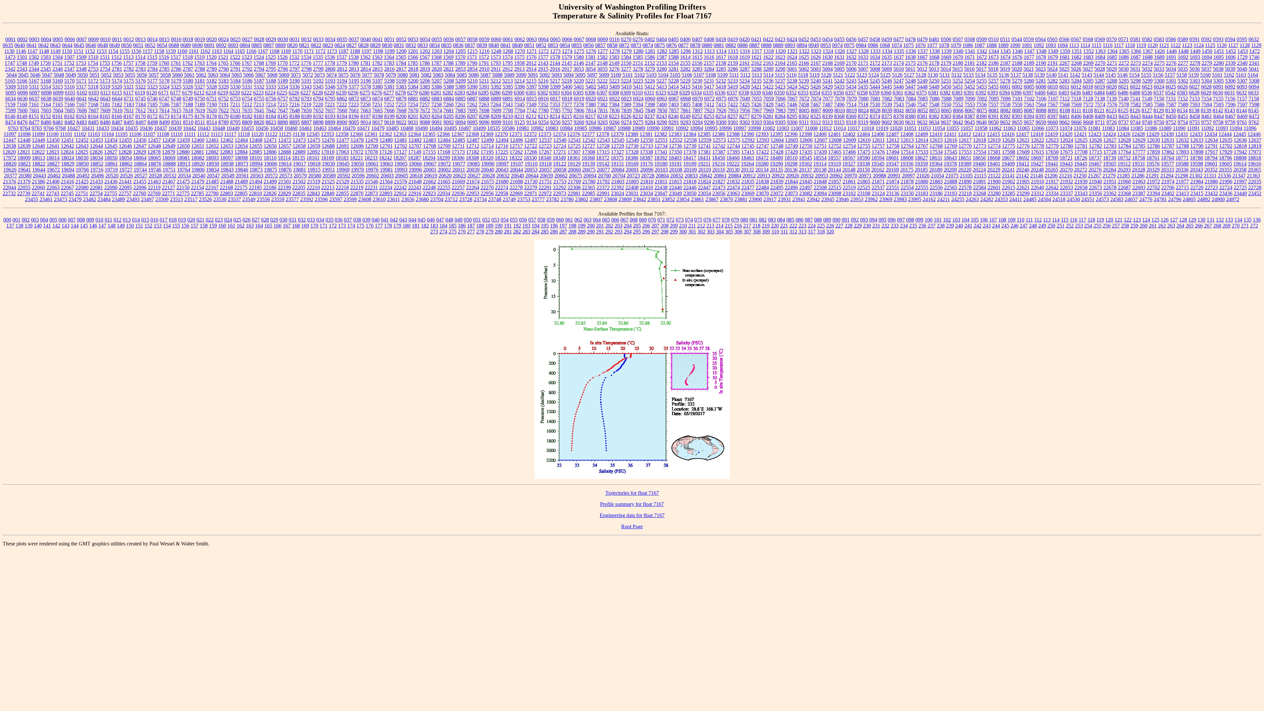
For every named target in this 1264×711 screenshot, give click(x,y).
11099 (38, 134)
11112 (203, 134)
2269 (1088, 63)
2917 (567, 69)
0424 (792, 39)
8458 (1195, 116)
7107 (1053, 98)
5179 (176, 81)
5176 (140, 81)
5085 (462, 75)
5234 (744, 81)
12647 (139, 146)
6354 (815, 92)
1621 (756, 57)
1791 (484, 63)
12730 (632, 146)
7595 (1218, 104)
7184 (140, 104)
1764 (211, 63)
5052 (106, 75)
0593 (1218, 39)
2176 (922, 63)
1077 (932, 45)
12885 (255, 152)
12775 (1008, 146)
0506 (946, 39)
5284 (1076, 81)
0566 (1064, 39)
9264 (591, 122)
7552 (958, 104)
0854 (565, 45)
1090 (1015, 45)
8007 (816, 110)
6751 (211, 98)
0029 (271, 39)
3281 (673, 69)
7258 (436, 104)
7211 (235, 104)
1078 (944, 45)
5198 (389, 81)
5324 (164, 87)
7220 (318, 104)
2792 (247, 69)
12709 (444, 146)
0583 (1159, 39)
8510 (188, 122)
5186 (247, 81)
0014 (152, 39)
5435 (863, 87)
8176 (200, 116)
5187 (259, 81)
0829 (375, 45)
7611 (129, 110)
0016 (176, 39)
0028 (259, 39)
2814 (365, 69)
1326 (839, 51)
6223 (258, 92)
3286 (732, 69)
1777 (318, 63)
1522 (235, 57)
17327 (617, 152)
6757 (282, 98)
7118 (1076, 98)
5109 (722, 75)
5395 (508, 87)
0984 (861, 45)
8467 (1230, 116)
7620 (211, 110)
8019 (851, 110)
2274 (1147, 63)
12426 (1123, 134)
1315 (733, 51)
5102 (639, 75)
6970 (697, 98)
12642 (67, 146)
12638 (9, 146)
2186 (993, 63)
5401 (579, 87)
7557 (993, 104)
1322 (804, 51)
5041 (1254, 69)
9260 (579, 122)
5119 (814, 75)
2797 (294, 69)
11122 (271, 134)
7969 (768, 110)
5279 (1017, 81)
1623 (780, 57)
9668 (1088, 122)
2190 (1041, 63)
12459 (183, 140)
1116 (1108, 45)
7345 (519, 104)
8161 (57, 116)
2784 (152, 69)
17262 (516, 152)
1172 (320, 51)
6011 (1064, 87)
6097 (34, 92)
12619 (994, 140)
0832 (411, 45)
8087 (1029, 110)
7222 (341, 104)
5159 (1193, 75)
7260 (448, 104)
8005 (804, 110)
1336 (911, 51)
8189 (306, 116)
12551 (661, 140)
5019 (1005, 69)
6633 (1253, 92)
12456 (139, 140)
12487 (473, 140)
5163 (1241, 75)
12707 (415, 146)
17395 (733, 152)
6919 (579, 98)
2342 (10, 69)
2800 (330, 69)
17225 (501, 152)
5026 (1076, 69)
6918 (567, 98)
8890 (282, 122)
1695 (1218, 57)
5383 (401, 87)
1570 (460, 57)
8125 (1123, 110)
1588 (673, 57)
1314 (721, 51)
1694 (1206, 57)
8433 (1112, 116)
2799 (318, 69)
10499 (479, 128)
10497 (464, 128)
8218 (602, 116)
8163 (81, 116)
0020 (211, 39)
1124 (1199, 45)
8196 (354, 116)
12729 (617, 146)
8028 (875, 110)
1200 (401, 51)
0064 (543, 39)
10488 (406, 128)
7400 (661, 104)
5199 (401, 81)
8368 (839, 116)
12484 (444, 140)
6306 (590, 92)
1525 (270, 57)
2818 (413, 69)
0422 (768, 39)
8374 (875, 116)
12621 (1023, 140)
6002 (1017, 87)
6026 (1182, 87)
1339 (946, 51)
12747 (762, 146)
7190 (211, 104)
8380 (910, 116)
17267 (545, 152)
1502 (34, 57)
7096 (1005, 98)
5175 (128, 81)
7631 (235, 110)
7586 (1159, 104)
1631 (839, 57)
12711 (458, 146)
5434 (851, 87)
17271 (559, 152)
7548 (934, 104)
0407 (697, 39)
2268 (1076, 63)
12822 (38, 152)
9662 (1064, 122)
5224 (626, 81)
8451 (1183, 116)
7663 (365, 110)
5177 (152, 81)
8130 (1170, 110)
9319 (863, 122)
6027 (1194, 87)
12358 (342, 134)
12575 (733, 140)
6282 (448, 92)
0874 (648, 45)
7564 (1041, 104)
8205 (448, 116)
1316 (745, 51)
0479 (922, 39)
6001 (1005, 87)
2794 (259, 69)
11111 (190, 134)
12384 (689, 134)
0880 (707, 45)
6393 (993, 92)
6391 (969, 92)
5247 (898, 81)
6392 (981, 92)
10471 (363, 128)
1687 (1135, 57)
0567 (1076, 39)
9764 (25, 128)
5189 (282, 81)
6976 (733, 98)
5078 (379, 75)
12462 (226, 140)
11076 (1080, 128)
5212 (495, 81)
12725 (574, 146)
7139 (1111, 98)
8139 (1206, 110)
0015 (164, 39)
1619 (744, 57)
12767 (921, 146)
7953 (733, 110)
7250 (365, 104)
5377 (354, 87)
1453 (1242, 51)
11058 (981, 128)
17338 (646, 152)
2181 (969, 63)
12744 (733, 146)
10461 (305, 128)
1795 (507, 63)
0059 (484, 39)
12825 (81, 152)
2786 (176, 69)
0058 (472, 39)
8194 (342, 116)
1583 (614, 57)
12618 (979, 140)
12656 (270, 146)
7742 (531, 110)
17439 (820, 152)
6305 (578, 92)
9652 (1005, 122)
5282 (1052, 81)
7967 (756, 110)
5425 (804, 87)
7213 (258, 104)
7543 (898, 104)
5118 (803, 75)
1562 (365, 57)
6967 (674, 98)
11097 (10, 134)
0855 (576, 45)
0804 (245, 45)
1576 (531, 57)
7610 (117, 110)
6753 (235, 98)
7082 (887, 98)
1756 (116, 63)
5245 (875, 81)
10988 (624, 128)
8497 (141, 122)
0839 (482, 45)
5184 (235, 81)
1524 (258, 57)
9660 (1052, 122)
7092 (982, 98)
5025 (1064, 69)
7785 (555, 110)
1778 (330, 63)
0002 (22, 39)
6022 (1135, 87)
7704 (519, 110)
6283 (460, 92)
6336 (720, 92)
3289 (768, 69)
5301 (1171, 81)
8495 (129, 122)
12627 (1110, 140)
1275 (579, 51)
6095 (11, 92)
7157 (1242, 98)
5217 (555, 81)
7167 (81, 104)
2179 (946, 63)
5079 (390, 75)
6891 (508, 98)
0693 (233, 45)
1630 (827, 57)
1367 (1148, 51)
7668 (401, 110)
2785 (164, 69)
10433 (102, 128)
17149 (414, 152)
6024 (1159, 87)
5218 (567, 81)
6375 (921, 92)
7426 (756, 104)
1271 (531, 51)
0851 (529, 45)
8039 (887, 110)
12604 (777, 140)
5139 (1039, 75)
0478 (910, 39)
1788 (448, 63)
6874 (377, 98)
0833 (422, 45)
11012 (825, 128)
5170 (69, 81)
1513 (128, 57)
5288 (1112, 81)
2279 (1206, 63)
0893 (790, 45)
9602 (887, 122)
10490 (421, 128)
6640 (70, 98)
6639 (58, 98)
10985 (580, 128)
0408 (709, 39)
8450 (1171, 116)
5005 (839, 69)
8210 (508, 116)
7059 (768, 98)
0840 (493, 45)
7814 (591, 110)
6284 (471, 92)
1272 (543, 51)
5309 (10, 87)
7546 (910, 104)
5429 (827, 87)
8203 (425, 116)
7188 (188, 104)
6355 (827, 92)
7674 (437, 110)
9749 (1147, 122)
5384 (413, 87)
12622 (1037, 140)
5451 (958, 87)
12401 (834, 134)
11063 (1009, 128)
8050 (911, 110)
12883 (226, 152)
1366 (1136, 51)
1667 (922, 57)
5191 (306, 81)
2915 (543, 69)
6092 (1230, 87)
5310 (22, 87)
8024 (863, 110)
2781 (117, 69)
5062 (201, 75)
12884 (241, 152)
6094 (1254, 87)
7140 (1123, 98)
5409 (614, 87)
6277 (388, 92)
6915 (531, 98)
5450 (946, 87)
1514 (140, 57)
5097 (592, 75)
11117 (230, 134)
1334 (887, 51)
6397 (1028, 92)
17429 (791, 152)
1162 (205, 51)
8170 (140, 116)
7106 (1041, 98)
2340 (1242, 63)
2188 (1017, 63)
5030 (1123, 69)
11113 (217, 134)
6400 (1040, 92)
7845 (638, 110)
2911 (496, 69)
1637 (898, 57)
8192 (318, 116)
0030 (282, 39)
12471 (270, 140)
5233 (732, 81)
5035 (1182, 69)
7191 (223, 104)
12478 (357, 140)
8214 (555, 116)
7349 (531, 104)
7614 (164, 110)
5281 (1041, 81)
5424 (792, 87)
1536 (330, 57)
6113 (105, 92)
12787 (1167, 146)
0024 (223, 39)
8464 (1218, 116)
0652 (150, 45)
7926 (721, 110)
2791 (235, 69)
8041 (899, 110)
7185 (152, 104)
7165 (57, 104)
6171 (163, 92)
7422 (732, 104)
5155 (1146, 75)
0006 (70, 39)
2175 (910, 63)
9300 (721, 122)
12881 (197, 152)
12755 (863, 146)
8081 (993, 110)
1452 (1230, 51)
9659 (1041, 122)
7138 (1099, 98)
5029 (1111, 69)
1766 (235, 63)
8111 (1076, 110)
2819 (425, 69)
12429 (1152, 134)
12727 (588, 146)
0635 (8, 45)
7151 (1171, 98)
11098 (24, 134)
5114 (768, 75)
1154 (113, 51)
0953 (825, 45)
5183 (223, 81)
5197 (377, 81)
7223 (353, 104)
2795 (271, 69)
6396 (1016, 92)
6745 (140, 98)
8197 (365, 116)
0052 (401, 39)
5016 (969, 69)
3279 (650, 69)
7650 (306, 110)
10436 (146, 128)
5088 (497, 75)
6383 (957, 92)
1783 (389, 63)
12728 (603, 146)
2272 (1124, 63)
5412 (650, 87)
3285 (721, 69)
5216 (543, 81)
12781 (1081, 146)
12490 (487, 140)
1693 (1195, 57)
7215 (282, 104)
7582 (1135, 104)
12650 (183, 146)
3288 (756, 69)
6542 (1170, 92)
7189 (200, 104)
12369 (486, 134)
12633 (1196, 140)
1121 (1164, 45)
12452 (82, 140)
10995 (711, 128)
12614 (921, 140)
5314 (45, 87)
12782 (1095, 146)
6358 (862, 92)
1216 (484, 51)
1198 (378, 51)
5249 (922, 81)
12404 (863, 134)
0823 (328, 45)
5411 (638, 87)
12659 (313, 146)
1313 (709, 51)
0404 (661, 39)
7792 (567, 110)
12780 (1066, 146)
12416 (1007, 134)
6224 (270, 92)
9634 (934, 122)
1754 (93, 63)
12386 (718, 134)
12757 (878, 146)
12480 (386, 140)
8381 (922, 116)
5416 (697, 87)
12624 (1066, 140)
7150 (1159, 98)
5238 (792, 81)
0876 (671, 45)
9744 (1135, 122)
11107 (149, 134)
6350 (779, 92)
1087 (979, 45)
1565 (401, 57)
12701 (386, 146)
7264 (495, 104)
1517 (176, 57)
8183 (259, 116)
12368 (472, 134)
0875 (659, 45)
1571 (472, 57)
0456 (851, 39)
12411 (950, 134)
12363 (400, 134)
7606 (81, 110)
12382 (660, 134)
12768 (936, 146)
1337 (922, 51)
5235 (756, 81)
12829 (139, 152)
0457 (863, 39)
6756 (271, 98)
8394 (1029, 116)
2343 (22, 69)
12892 (313, 152)
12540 (559, 140)
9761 (1242, 122)
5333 (271, 87)
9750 (1159, 122)
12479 (371, 140)
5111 (734, 75)
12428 (1138, 134)
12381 (646, 134)
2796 (282, 69)
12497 (531, 140)
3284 (709, 69)
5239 (804, 81)
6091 (1218, 87)
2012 (531, 63)
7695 (472, 110)
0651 (138, 45)
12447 (9, 140)
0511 (1005, 39)
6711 (129, 98)
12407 (892, 134)
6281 (436, 92)
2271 (1112, 63)
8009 (828, 110)
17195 (487, 152)
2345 (45, 69)
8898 (318, 122)
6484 (1099, 92)
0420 (744, 39)
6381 (933, 92)
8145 (1253, 110)
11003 (783, 128)
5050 (82, 75)
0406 (685, 39)
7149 (1147, 98)
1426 (1159, 51)
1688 (1147, 57)
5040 (1242, 69)
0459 (887, 39)
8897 (306, 122)
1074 (896, 45)
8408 (1088, 116)
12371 (515, 134)
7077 (828, 98)
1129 (1256, 45)
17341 (661, 152)
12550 (646, 140)
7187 (176, 104)
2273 (1135, 63)
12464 (241, 140)
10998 (754, 128)
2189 (1029, 63)
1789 (460, 63)
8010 (839, 110)
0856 (588, 45)
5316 (69, 87)
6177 (175, 92)
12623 (1052, 140)
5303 (1195, 81)
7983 (780, 110)
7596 (1230, 104)
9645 (969, 122)
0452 (804, 39)
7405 (685, 104)
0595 (1242, 39)
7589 (1183, 104)
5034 (1171, 69)
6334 (696, 92)
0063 (531, 39)
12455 (125, 140)
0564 (1040, 39)
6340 (767, 92)
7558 (1005, 104)
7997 (792, 110)
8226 (626, 116)
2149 (614, 63)
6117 (128, 92)
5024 (1052, 69)
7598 (1254, 104)
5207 (437, 81)
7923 (709, 110)
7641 (259, 110)
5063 (213, 75)
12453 (96, 140)
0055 (437, 39)
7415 (721, 104)
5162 (1229, 75)
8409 (1100, 116)
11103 (94, 134)
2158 (721, 63)
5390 (472, 87)
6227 (306, 92)
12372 (530, 134)
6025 (1171, 87)
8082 (1005, 110)
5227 (661, 81)
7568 (1064, 104)
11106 (135, 134)
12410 (935, 134)
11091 (1193, 128)
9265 (602, 122)
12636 (1240, 140)
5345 (318, 87)
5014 (945, 69)
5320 (117, 87)
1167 (263, 51)
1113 (1074, 45)
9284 (650, 122)
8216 (578, 116)
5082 (426, 75)
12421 (1080, 134)
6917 (555, 98)
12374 (559, 134)
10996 (725, 128)
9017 (377, 122)
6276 (377, 92)
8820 (259, 122)
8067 (970, 110)
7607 (93, 110)
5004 (827, 69)
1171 (309, 51)
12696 (357, 146)
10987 (609, 128)
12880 (183, 152)
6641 (81, 98)
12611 (878, 140)
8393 (1017, 116)
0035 (342, 39)
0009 (93, 39)
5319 (105, 87)
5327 (200, 87)
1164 (228, 51)
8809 (247, 122)
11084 (1122, 128)
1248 (496, 51)
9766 (48, 128)
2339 (1230, 63)
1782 (377, 63)
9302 (745, 122)
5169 (57, 81)
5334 (282, 87)
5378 (365, 87)
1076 (920, 45)
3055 (602, 69)
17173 (458, 152)
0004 (46, 39)
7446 (792, 104)
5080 (402, 75)
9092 (448, 122)
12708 (429, 146)
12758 (892, 146)
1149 (55, 51)
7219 (306, 104)
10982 (537, 128)
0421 (756, 39)
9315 (839, 122)
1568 (436, 57)
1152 (90, 51)
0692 (221, 45)
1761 (176, 63)
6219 (223, 92)
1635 (887, 57)
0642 (43, 45)
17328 (632, 152)
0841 (505, 45)
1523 (247, 57)
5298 (1135, 81)
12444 (1225, 134)
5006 (851, 69)
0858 (612, 45)
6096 (22, 92)
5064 (225, 75)
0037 (354, 39)
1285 (674, 51)
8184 (271, 116)
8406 (1076, 116)
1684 (1100, 57)
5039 (1230, 69)
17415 (747, 152)
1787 (436, 63)
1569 (448, 57)
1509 (81, 57)
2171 (863, 63)
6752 (223, 98)
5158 (1181, 75)
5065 (236, 75)
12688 (328, 146)
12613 (907, 140)
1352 (1088, 51)
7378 (578, 104)
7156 (1230, 98)
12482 (415, 140)
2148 (602, 63)
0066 (567, 39)
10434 (117, 128)
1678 (1041, 57)
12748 (776, 146)
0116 (614, 39)
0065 (555, 39)
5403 (602, 87)
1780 (353, 63)
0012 (128, 39)
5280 (1029, 81)
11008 (811, 128)
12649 (168, 146)
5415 (685, 87)
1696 (1230, 57)
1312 (697, 51)
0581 (1135, 39)
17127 (400, 152)
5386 (437, 87)
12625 (1081, 140)
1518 (187, 57)
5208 (448, 81)
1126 (1222, 45)
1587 (661, 57)
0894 (802, 45)
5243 (851, 81)
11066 (1037, 128)
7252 (389, 104)
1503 (45, 57)
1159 (171, 51)
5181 (200, 81)
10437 (160, 128)
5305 (1218, 81)
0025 (235, 39)
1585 (638, 57)
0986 (873, 45)
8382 (934, 116)
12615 (936, 140)
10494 (435, 128)
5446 (898, 87)
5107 (699, 75)
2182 (981, 63)
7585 (1147, 104)
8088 (1041, 110)
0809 (280, 45)
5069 (284, 75)
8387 (969, 116)
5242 (839, 81)
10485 (392, 128)
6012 (1076, 87)
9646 (981, 122)
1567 (424, 57)
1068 (885, 45)
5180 (188, 81)
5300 (1159, 81)
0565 (1052, 39)
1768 (258, 63)
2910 (484, 69)
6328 (673, 92)
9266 (614, 122)
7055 (756, 98)
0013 (140, 39)
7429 (768, 104)
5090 (521, 75)
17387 (718, 152)
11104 (107, 134)
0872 (624, 45)
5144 (1098, 75)
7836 (614, 110)
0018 (188, 39)
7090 (970, 98)
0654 (162, 45)
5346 (330, 87)
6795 (330, 98)
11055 (952, 128)
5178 (164, 81)
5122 (850, 75)
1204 (448, 51)
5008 (875, 69)
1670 (958, 57)
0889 (778, 45)
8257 (732, 116)
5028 (1099, 69)
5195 (354, 81)
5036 (1194, 69)
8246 (673, 116)
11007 (797, 128)
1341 (970, 51)
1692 (1183, 57)
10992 (682, 128)
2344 (34, 69)
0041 (377, 39)
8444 (1147, 116)
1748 (21, 63)
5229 (685, 81)
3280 (661, 69)
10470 (349, 128)
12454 (111, 140)
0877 (683, 45)
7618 (188, 110)
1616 (709, 57)
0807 (268, 45)
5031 (1135, 69)
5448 (922, 87)
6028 (1206, 87)
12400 (820, 134)
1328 (863, 51)
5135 (992, 75)
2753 (93, 69)
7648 (294, 110)
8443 (1135, 116)
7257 (424, 104)
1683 (1088, 57)
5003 (815, 69)
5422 (768, 87)
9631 (910, 122)
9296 (709, 122)
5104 (663, 75)
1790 (472, 63)
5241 (827, 81)
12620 (1008, 140)
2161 (744, 63)
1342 (982, 51)
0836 (458, 45)
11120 (257, 134)
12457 (154, 140)
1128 (1245, 45)
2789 (211, 69)
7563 (1029, 104)
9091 (437, 122)
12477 (342, 140)
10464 (334, 128)
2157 (709, 63)
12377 (588, 134)
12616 (950, 140)
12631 (1167, 140)
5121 (838, 75)
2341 (1254, 63)
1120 (1152, 45)
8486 (105, 122)
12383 (675, 134)
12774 (994, 146)
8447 (1159, 116)
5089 (509, 75)
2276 (1171, 63)
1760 (164, 63)
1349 (1053, 51)
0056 (448, 39)
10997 (740, 128)
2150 (626, 63)
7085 (922, 98)
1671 (969, 57)
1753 (81, 63)
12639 (24, 146)
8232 (638, 116)
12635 (1225, 140)
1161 (194, 51)
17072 (356, 152)
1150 (67, 51)
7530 (875, 104)
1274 (567, 51)
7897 (697, 110)
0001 (10, 39)
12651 (197, 146)
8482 (70, 122)
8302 (804, 116)
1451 (1219, 51)
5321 (128, 87)
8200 (401, 116)
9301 (733, 122)
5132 (956, 75)
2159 (732, 63)
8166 (117, 116)
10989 (638, 128)
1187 (343, 51)
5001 (792, 69)
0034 (330, 39)
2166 (804, 63)
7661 (354, 110)
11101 (66, 134)
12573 (719, 140)
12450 (53, 140)
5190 (294, 81)
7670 (413, 110)
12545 (617, 140)
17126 (385, 152)
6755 (259, 98)
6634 (10, 98)
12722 (530, 146)
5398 (543, 87)
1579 (567, 57)
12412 (964, 134)
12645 (111, 146)
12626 (1095, 140)
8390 (981, 116)
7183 (128, 104)
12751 (820, 146)
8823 (271, 122)
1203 (437, 51)
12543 (603, 140)
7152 (1182, 98)
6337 (732, 92)
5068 (272, 75)
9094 (460, 122)
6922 (614, 98)
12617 (965, 140)
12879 (168, 152)
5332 (259, 87)
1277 (602, 51)
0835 (446, 45)
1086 (967, 45)
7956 (745, 110)
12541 (574, 140)
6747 (164, 98)
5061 (189, 75)
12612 (892, 140)
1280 (638, 51)
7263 (484, 104)
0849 (517, 45)
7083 (899, 98)
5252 (958, 81)
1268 (508, 51)
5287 (1100, 81)
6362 (910, 92)
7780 (543, 110)
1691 (1171, 57)
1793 (495, 63)
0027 (247, 39)
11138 (299, 134)
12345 (313, 134)
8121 (1099, 110)
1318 (768, 51)
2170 (851, 63)
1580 (578, 57)
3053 (578, 69)
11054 (938, 128)
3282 (685, 69)
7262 (472, 104)
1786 (424, 63)
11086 (1151, 128)
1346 (1017, 51)
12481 (400, 140)
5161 (1217, 75)
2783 (140, 69)
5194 (342, 81)
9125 (519, 122)
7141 (1135, 98)
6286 (495, 92)
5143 (1087, 75)
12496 (516, 140)
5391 (484, 87)
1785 (413, 63)
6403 (1064, 92)
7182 (117, 104)
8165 (105, 116)
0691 (209, 45)
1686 (1124, 57)
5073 (319, 75)
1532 (294, 57)
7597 (1242, 104)
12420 (1065, 134)
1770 (282, 63)
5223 (614, 81)
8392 (1005, 116)
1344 (993, 51)
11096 (1250, 128)
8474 (10, 122)
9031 (413, 122)
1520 (211, 57)
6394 (1004, 92)
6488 (1135, 92)
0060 (496, 39)
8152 (45, 116)
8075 (982, 110)
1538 (353, 57)
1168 (274, 51)
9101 (508, 122)
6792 (294, 98)
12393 (762, 134)
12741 (704, 146)
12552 (675, 140)
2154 (673, 63)
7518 (863, 104)
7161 (34, 104)
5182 (211, 81)
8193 (330, 116)
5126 (897, 75)
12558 (690, 140)
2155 (685, 63)
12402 (849, 134)
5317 (81, 87)
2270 (1100, 63)
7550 (946, 104)
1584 (626, 57)
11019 (882, 128)
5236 (768, 81)
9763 (13, 128)
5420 (744, 87)
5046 (35, 75)
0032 (306, 39)
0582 (1147, 39)
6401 (1052, 92)
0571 (1123, 39)
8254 (721, 116)
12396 (791, 134)
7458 (804, 104)
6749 (188, 98)
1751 (57, 63)
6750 (200, 98)
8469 (1242, 116)
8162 (69, 116)
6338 (744, 92)
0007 (81, 39)
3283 (697, 69)
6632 (1241, 92)
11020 (896, 128)
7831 (602, 110)
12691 (342, 146)
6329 (684, 92)
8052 (922, 110)
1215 (472, 51)
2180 (958, 63)
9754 (1182, 122)
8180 (235, 116)
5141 (1063, 75)
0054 (425, 39)
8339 (827, 116)
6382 (945, 92)
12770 (965, 146)
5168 (45, 81)
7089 (958, 98)
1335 (899, 51)
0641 (31, 45)
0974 (837, 45)
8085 (1017, 110)
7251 (377, 104)
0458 (875, 39)
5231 (709, 81)
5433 (839, 87)
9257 (567, 122)
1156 (136, 51)
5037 (1206, 69)
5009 (887, 69)
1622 (768, 57)
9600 (875, 122)
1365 (1124, 51)
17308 (588, 152)
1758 (140, 63)
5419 (732, 87)
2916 (555, 69)
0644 (67, 45)
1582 (602, 57)
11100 (52, 134)
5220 (578, 81)
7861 (685, 110)
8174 (176, 116)
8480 (46, 122)
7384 (614, 104)
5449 (934, 87)
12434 (1210, 134)
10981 (522, 128)
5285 (1088, 81)
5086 (473, 75)
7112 (1065, 98)
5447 (910, 87)
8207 (472, 116)
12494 (502, 140)
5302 (1183, 81)
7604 (58, 110)
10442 (189, 128)
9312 (815, 122)
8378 (898, 116)
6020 (1111, 87)
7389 (626, 104)
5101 (627, 75)
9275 (638, 122)
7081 (875, 98)
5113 (757, 75)
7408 (697, 104)
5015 (957, 69)
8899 (330, 122)
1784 (401, 63)
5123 (861, 75)
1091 (1027, 45)
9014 (365, 122)
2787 (188, 69)
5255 (981, 81)
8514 (211, 122)
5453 (981, 87)
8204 (437, 116)
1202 (425, 51)
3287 (744, 69)
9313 (827, 122)
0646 (91, 45)
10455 (247, 128)
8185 (282, 116)
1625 (804, 57)
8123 (1111, 110)
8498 (152, 122)
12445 (1239, 134)
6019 (1099, 87)
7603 (46, 110)
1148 (44, 51)
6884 (448, 98)
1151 (78, 51)
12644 (96, 146)
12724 (559, 146)
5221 (590, 81)
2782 (128, 69)
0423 (780, 39)
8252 (697, 116)
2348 (81, 69)
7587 (1171, 104)
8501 (176, 122)
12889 (298, 152)
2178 (934, 63)
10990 (653, 128)
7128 (1088, 98)
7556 (981, 104)
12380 (631, 134)
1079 (956, 45)
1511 (105, 57)
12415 (993, 134)
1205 (460, 51)
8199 (389, 116)
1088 (991, 45)
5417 (709, 87)
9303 (756, 122)
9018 (389, 122)
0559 (1028, 39)
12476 (328, 140)
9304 (768, 122)
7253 (401, 104)
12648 (154, 146)
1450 (1207, 51)
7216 (294, 104)
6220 (234, 92)
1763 (199, 63)
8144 (1241, 110)
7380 (590, 104)
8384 (958, 116)
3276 (614, 69)
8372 (863, 116)
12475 (313, 140)
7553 (969, 104)
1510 (93, 57)
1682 (1076, 57)
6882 (425, 98)
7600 (22, 110)
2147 (590, 63)
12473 (299, 140)
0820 (292, 45)
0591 (1194, 39)
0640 (19, 45)
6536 (1147, 92)
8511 (200, 122)
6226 (294, 92)
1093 (1050, 45)
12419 (1051, 134)
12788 (1182, 146)
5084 (450, 75)
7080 (863, 98)
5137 (1016, 75)
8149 (22, 116)
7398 (650, 104)
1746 (1254, 57)
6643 (105, 98)
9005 (354, 122)
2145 (567, 63)
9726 (1111, 122)
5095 (580, 75)
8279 (756, 116)
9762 (1254, 122)
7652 (318, 110)
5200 (413, 81)
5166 (22, 81)
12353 (327, 134)
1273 (555, 51)
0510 (993, 39)
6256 (353, 92)
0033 (318, 39)
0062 (519, 39)
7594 (1206, 104)
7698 (484, 110)
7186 (164, 104)
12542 (588, 140)
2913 (519, 69)
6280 (424, 92)
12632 (1182, 140)
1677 (1029, 57)
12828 (125, 152)
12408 (906, 134)
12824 (67, 152)
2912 (507, 69)
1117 (1119, 45)
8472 (1254, 116)
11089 (1165, 128)
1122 (1176, 45)
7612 (140, 110)
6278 (400, 92)
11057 (967, 128)
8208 (484, 116)
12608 (835, 140)
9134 (531, 122)
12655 (255, 146)
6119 (140, 92)
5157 (1170, 75)
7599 (10, 110)
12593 (762, 140)
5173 (105, 81)
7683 (460, 110)
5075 (343, 75)
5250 (934, 81)
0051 (389, 39)
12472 (284, 140)
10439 (175, 128)
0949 (813, 45)
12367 (457, 134)
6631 (1229, 92)
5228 (673, 81)
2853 (460, 69)
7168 (93, 104)
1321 (792, 51)
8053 (934, 110)
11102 (80, 134)
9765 (37, 128)
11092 (1207, 128)
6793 (306, 98)
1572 (484, 57)
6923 (626, 98)
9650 (993, 122)
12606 (806, 140)
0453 (815, 39)
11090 (1179, 128)
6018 (1088, 87)
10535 (493, 128)
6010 (1052, 87)
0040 (365, 39)
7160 (22, 104)
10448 (218, 128)
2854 (472, 69)
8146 (10, 116)
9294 (697, 122)
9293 (685, 122)
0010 (105, 39)
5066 (248, 75)
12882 (212, 152)
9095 (472, 122)
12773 (979, 146)
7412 (709, 104)
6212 (199, 92)
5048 (59, 75)
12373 (544, 134)
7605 (70, 110)
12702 (400, 146)
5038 (1218, 69)
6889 (496, 98)
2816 (389, 69)
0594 (1230, 39)
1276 (591, 51)
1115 (1096, 45)
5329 (223, 87)
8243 (661, 116)
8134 (1182, 110)
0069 (602, 39)
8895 (294, 122)
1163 (217, 51)
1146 (21, 51)
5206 (425, 81)
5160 (1205, 75)
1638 (910, 57)
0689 (185, 45)
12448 (24, 140)
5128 (921, 75)
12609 (849, 140)
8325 (815, 116)
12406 (877, 134)
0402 (650, 39)
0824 (339, 45)
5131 (944, 75)
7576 (1112, 104)
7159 (10, 104)
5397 (531, 87)
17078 (371, 152)
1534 (306, 57)
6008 (1041, 87)
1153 (101, 51)
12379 (617, 134)
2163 (768, 63)
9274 (626, 122)
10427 (73, 128)
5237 (780, 81)
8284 (780, 116)
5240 (815, 81)
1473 (10, 57)
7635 (247, 110)
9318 (851, 122)
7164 (45, 104)
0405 (673, 39)
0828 (363, 45)
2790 (223, 69)
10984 (566, 128)
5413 (661, 87)
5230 (697, 81)
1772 (294, 63)
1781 (365, 63)
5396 (519, 87)
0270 (626, 39)
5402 (591, 87)
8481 (58, 122)
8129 (1158, 110)
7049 (745, 98)
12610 (864, 140)
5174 (117, 81)
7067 (792, 98)
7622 (223, 110)
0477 (898, 39)
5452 (969, 87)
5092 (545, 75)
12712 (472, 146)
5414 (673, 87)
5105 (675, 75)
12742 (718, 146)
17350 (675, 152)
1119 (1141, 45)
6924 (638, 98)
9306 (792, 122)
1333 (875, 51)
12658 (299, 146)
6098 (46, 92)
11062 (995, 128)
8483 (81, 122)
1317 (756, 51)
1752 (69, 63)
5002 (804, 69)
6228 (317, 92)
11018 (867, 128)
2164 (780, 63)
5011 (910, 69)
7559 (1017, 104)
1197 (366, 51)
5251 (946, 81)
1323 (816, 51)
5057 (153, 75)
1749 (33, 63)
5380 (377, 87)
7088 (946, 98)
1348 (1041, 51)
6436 (1075, 92)
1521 (223, 57)
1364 (1112, 51)
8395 (1041, 116)
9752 (1171, 122)
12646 (125, 146)
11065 (1023, 128)
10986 (595, 128)
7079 (851, 98)
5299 (1147, 81)
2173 (887, 63)
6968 (685, 98)
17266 (530, 152)
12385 (704, 134)
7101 (1017, 98)
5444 (875, 87)
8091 (1053, 110)
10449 (233, 128)
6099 (58, 92)
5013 (934, 69)
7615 (176, 110)
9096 (484, 122)
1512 (116, 57)
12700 (371, 146)
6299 (507, 92)
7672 (425, 110)
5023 (1040, 69)
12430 (1167, 134)
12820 (9, 152)
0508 (969, 39)
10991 (667, 128)
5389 (460, 87)
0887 (754, 45)
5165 (10, 81)
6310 (637, 92)
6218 (211, 92)
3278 (638, 69)
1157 (148, 51)
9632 (922, 122)
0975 (849, 45)
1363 (1100, 51)
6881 (413, 98)
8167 (128, 116)
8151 (34, 116)
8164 (93, 116)
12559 (704, 140)
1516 (164, 57)
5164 (1253, 75)
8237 (650, 116)
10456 (262, 128)
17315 (603, 152)
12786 (1153, 146)
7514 (851, 104)
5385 (425, 87)
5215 (531, 81)
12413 (979, 134)
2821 (448, 69)
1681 (1064, 57)
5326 (188, 87)
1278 (614, 51)
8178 (211, 116)
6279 (412, 92)
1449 (1195, 51)
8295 (792, 116)
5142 (1075, 75)
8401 (1064, 116)
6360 (886, 92)
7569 (1076, 104)
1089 (1003, 45)
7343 (507, 104)
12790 (1196, 146)
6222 (246, 92)
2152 (650, 63)
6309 (625, 92)
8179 (223, 116)
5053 (118, 75)
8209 (496, 116)
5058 (165, 75)
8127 (1147, 110)
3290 (780, 69)
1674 (1005, 57)
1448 (1183, 51)
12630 (1153, 140)
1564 (389, 57)
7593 (1195, 104)
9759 (1230, 122)
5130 (933, 75)
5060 (177, 75)
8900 (342, 122)
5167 (34, 81)
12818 (1240, 146)
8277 (744, 116)
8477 (34, 122)
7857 (674, 110)
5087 (485, 75)
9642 (958, 122)
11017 (853, 128)
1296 (685, 51)
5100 (616, 75)
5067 (260, 75)
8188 (294, 116)
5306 (1230, 81)
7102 (1029, 98)
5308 (1254, 81)
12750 (805, 146)
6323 (661, 92)
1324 (828, 51)
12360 (356, 134)
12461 (212, 140)
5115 (780, 75)
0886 (742, 45)
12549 (632, 140)
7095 (993, 98)
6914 (519, 98)
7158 (1254, 98)
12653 (226, 146)
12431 (1181, 134)
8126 (1135, 110)
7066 (780, 98)
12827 (110, 152)
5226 (650, 81)
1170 (297, 51)
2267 (1064, 63)
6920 (591, 98)
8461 (1206, 116)
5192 (318, 81)
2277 (1183, 63)
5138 (1027, 75)
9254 (543, 122)
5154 (1134, 75)
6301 (531, 92)
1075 (908, 45)
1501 (22, 57)
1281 (650, 51)
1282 (662, 51)
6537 (1158, 92)
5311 (34, 87)
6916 (543, 98)
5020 (1017, 69)
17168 (443, 152)
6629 (1206, 92)
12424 (1109, 134)
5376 (342, 87)
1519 (199, 57)
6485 (1111, 92)
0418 (721, 39)
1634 (875, 57)
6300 (519, 92)
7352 (543, 104)
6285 (483, 92)
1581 (590, 57)
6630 (1218, 92)
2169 (839, 63)
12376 (573, 134)
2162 (756, 63)
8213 (543, 116)
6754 (247, 98)
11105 (121, 134)
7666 (389, 110)
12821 (23, 152)
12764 (907, 146)
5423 (780, 87)
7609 (105, 110)
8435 (1124, 116)
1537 (341, 57)
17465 (834, 152)
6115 (117, 92)
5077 (367, 75)
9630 (898, 122)
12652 (212, 146)
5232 (721, 81)
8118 (1088, 110)
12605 (791, 140)
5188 (271, 81)
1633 (863, 57)
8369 (851, 116)
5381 (389, 87)
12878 (154, 152)
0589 (1182, 39)
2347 (69, 69)
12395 (776, 134)
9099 (496, 122)
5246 (887, 81)
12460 (197, 140)
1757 (128, 63)
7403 (673, 104)
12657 (284, 146)
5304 (1206, 81)
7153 (1194, 98)
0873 (636, 45)
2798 (306, 69)
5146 (1122, 75)
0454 (827, 39)
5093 (556, 75)
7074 (816, 98)
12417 (1022, 134)
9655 (1017, 122)
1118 (1130, 45)
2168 (827, 63)
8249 (685, 116)
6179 (187, 92)
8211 (519, 116)
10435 (131, 128)
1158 (159, 51)
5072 (308, 75)
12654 (241, 146)
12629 (1139, 140)
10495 (450, 128)
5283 (1064, 81)
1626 (815, 57)
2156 (697, 63)
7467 (815, 104)
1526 (282, 57)
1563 (377, 57)
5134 (980, 75)
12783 (1110, 146)
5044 (11, 75)
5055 (130, 75)
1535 (318, 57)
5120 (826, 75)
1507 (69, 57)
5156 (1158, 75)
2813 (354, 69)
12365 (428, 134)
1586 (650, 57)
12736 (675, 146)
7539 (887, 104)
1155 (124, 51)
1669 (946, 57)
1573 (495, 57)
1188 (355, 51)
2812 (342, 69)
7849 (650, 110)
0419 (732, 39)
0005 (58, 39)
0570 (1111, 39)
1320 (780, 51)
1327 (851, 51)
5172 (93, 81)
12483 (429, 140)
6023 (1147, 87)
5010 (898, 69)
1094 (1062, 45)
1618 (732, 57)
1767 (247, 63)
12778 (1037, 146)
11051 (910, 128)
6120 (151, 92)
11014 (839, 128)
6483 (1087, 92)
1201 (413, 51)
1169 (286, 51)
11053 (924, 128)
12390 (747, 134)
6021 (1123, 87)
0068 (591, 39)
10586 (508, 128)
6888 (484, 98)
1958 (519, 63)
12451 (67, 140)
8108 (1065, 110)
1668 (934, 57)
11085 (1136, 128)
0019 (200, 39)
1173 (332, 51)
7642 (271, 110)
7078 (839, 98)
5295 (1124, 81)
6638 (46, 98)
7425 (744, 104)
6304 (566, 92)
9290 (662, 122)
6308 (614, 92)
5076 (355, 75)
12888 (284, 152)
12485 (458, 140)
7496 (839, 104)
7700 (508, 110)
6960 (650, 98)
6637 (34, 98)
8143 (1229, 110)
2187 (1005, 63)
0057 (460, 39)
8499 (164, 122)
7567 (1052, 104)
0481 (934, 39)
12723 (545, 146)
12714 (487, 146)
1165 (240, 51)
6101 (70, 92)
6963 (662, 98)
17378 (690, 152)
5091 (533, 75)
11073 (1051, 128)
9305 (780, 122)
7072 (804, 98)
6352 (791, 92)
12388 (733, 134)
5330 (235, 87)
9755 (1194, 122)
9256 (555, 122)
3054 (590, 69)
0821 (304, 45)
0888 (766, 45)
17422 (762, 152)
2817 (401, 69)
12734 (661, 146)
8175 (188, 116)
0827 (351, 45)
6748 (176, 98)
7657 (330, 110)
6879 (401, 98)
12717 (516, 146)
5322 (140, 87)
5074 (331, 75)
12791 (1211, 146)
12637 (1254, 140)
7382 (602, 104)
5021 (1028, 69)
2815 (377, 69)
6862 (342, 98)
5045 (23, 75)
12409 (921, 134)
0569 (1099, 39)
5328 (211, 87)
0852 (541, 45)
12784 (1124, 146)
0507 (958, 39)
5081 (414, 75)
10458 (276, 128)
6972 (709, 98)
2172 (875, 63)
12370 (501, 134)
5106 (687, 75)
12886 (269, 152)
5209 (460, 81)
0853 (553, 45)
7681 (448, 110)
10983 (551, 128)
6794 (318, 98)
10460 (291, 128)
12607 (820, 140)
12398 (805, 134)
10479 (377, 128)
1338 (934, 51)
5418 (721, 87)
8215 (567, 116)
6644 (117, 98)
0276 (638, 39)
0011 (117, 39)
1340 (958, 51)
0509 (981, 39)
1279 (626, 51)
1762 (187, 63)
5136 (1004, 75)
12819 (1254, 146)
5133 (968, 75)
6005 (1029, 87)
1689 (1159, 57)
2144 (555, 63)
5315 (57, 87)
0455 (839, 39)
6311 (649, 92)
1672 (981, 57)
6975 (721, 98)
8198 (377, 116)
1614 (685, 57)
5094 (568, 75)
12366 (443, 134)
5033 (1159, 69)
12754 (849, 146)
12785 (1139, 146)
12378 (602, 134)
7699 (496, 110)
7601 (34, 110)
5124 (873, 75)
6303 (554, 92)
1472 (1254, 51)
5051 (94, 75)
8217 (590, 116)
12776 (1023, 146)
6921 (602, 98)
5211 (484, 81)
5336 (294, 87)
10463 (320, 128)
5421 (756, 87)
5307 (1242, 81)
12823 (52, 152)
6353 (803, 92)
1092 (1039, 45)
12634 (1211, 140)
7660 (342, 110)
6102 (82, 92)
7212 (247, 104)
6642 (93, 98)
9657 (1029, 122)
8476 (22, 122)
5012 (922, 69)
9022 (401, 122)
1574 (507, 57)
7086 (934, 98)
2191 (1052, 63)
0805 (256, 45)
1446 (1171, 51)
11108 (163, 134)
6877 (389, 98)
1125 (1210, 45)
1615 (697, 57)
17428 (776, 152)
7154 (1206, 98)
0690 (197, 45)
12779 (1052, 146)
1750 (45, 63)
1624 (792, 57)
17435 (805, 152)
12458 (168, 140)
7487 (827, 104)
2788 (200, 69)
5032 (1147, 69)
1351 (1076, 51)
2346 (57, 69)
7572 (1088, 104)
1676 (1017, 57)
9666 (1076, 122)
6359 (874, 92)
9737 (1123, 122)
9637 (946, 122)
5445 (887, 87)
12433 (1196, 134)
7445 (780, 104)
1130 (9, 51)
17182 (472, 152)
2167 (815, 63)
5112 (745, 75)
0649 (114, 45)
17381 (704, 152)
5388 (448, 87)
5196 (365, 81)
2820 (437, 69)
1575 (519, 57)
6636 (22, 98)
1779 (341, 63)
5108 (710, 75)
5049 (71, 75)
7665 (377, 110)
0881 (719, 45)
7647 (282, 110)
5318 (93, 87)
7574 (1100, 104)
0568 (1088, 39)
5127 (909, 75)
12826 (96, 152)
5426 (815, 87)
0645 (79, 45)
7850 (662, 110)
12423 (1094, 134)
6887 (472, 98)
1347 (1029, 51)
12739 (690, 146)
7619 (200, 110)
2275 (1159, 63)
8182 (247, 116)
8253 (709, 116)
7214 (270, 104)
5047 (47, 75)
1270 (519, 51)
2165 (792, 63)
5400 (567, 87)
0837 (470, 45)
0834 (434, 45)
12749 (791, 146)
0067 (579, 39)
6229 (329, 92)
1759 (152, 63)
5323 (152, 87)
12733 (646, 146)
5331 (247, 87)
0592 (1206, 39)
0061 (508, 39)
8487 (117, 122)
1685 (1112, 57)
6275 (365, 92)
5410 (626, 87)
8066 (958, 110)
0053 (413, 39)
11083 (1108, 128)
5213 (507, 81)
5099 (604, 75)
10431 (88, 128)
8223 (614, 116)
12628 (1124, 140)
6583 (1182, 92)
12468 (255, 140)
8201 (413, 116)
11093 (1221, 128)
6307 (602, 92)
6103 (94, 92)
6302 (543, 92)
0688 (174, 45)
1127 (1233, 45)
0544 (1017, 39)
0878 (695, 45)
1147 (32, 51)
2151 (638, 63)
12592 (748, 140)
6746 (152, 98)
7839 (626, 110)
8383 (946, 116)
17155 (429, 152)
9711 (1100, 122)
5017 (981, 69)
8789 (223, 122)
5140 (1051, 75)
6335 (708, 92)
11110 (177, 134)
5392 (496, 87)
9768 (60, 128)
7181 (105, 104)
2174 (898, 63)
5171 (81, 81)
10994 (696, 128)
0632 (1254, 39)
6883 (437, 98)
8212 (531, 116)
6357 (850, 92)
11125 (285, 134)
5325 (176, 87)
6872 (354, 98)
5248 (910, 81)
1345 (1005, 51)
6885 (460, 98)
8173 (164, 116)
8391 (993, 116)
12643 (82, 146)
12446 (1254, 134)
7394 (638, 104)
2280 (1218, 63)
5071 (296, 75)
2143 (543, 63)
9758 (1218, 122)
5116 (791, 75)
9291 (674, 122)
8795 (235, 122)
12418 (1036, 134)
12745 (747, 146)
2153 (661, 63)
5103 (651, 75)
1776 (306, 63)
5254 (969, 81)
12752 (834, 146)
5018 (993, 69)
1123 (1187, 45)
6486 (1123, 92)
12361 (371, 134)
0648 (102, 45)
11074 (1066, 128)
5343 (306, 87)
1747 (10, 63)
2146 (578, 63)
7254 (413, 104)
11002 (768, 128)
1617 (721, 57)
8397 (1052, 116)
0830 (387, 45)
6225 (282, 92)
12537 (545, 140)
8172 (152, 116)
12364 (414, 134)
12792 (1225, 146)
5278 (1005, 81)
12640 (38, 146)
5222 (602, 81)
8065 (946, 110)
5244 (863, 81)
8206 (460, 116)
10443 (204, 128)
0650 (126, 45)
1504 (57, 57)
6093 (1242, 87)
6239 (341, 92)
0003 (34, 39)
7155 (1218, 98)
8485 (93, 122)
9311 (804, 122)
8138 (1194, 110)
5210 (472, 81)
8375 (887, 116)
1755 (104, 63)
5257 (993, 81)
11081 (1094, 128)
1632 (851, 57)
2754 (105, 69)
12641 (53, 146)
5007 (863, 69)
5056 (142, 75)
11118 (244, 134)
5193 (330, 81)
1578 (555, 57)
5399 (555, 87)
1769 (270, 63)
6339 (755, 92)
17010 (327, 152)
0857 (600, 45)
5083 (438, 75)
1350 (1065, 51)
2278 (1195, 63)
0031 (294, 39)
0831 (399, 45)
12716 (501, 146)
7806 (579, 110)
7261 (460, 104)
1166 (251, 51)
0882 (730, 45)
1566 (413, 57)
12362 (385, 134)
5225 (638, 81)
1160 (182, 51)
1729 (1242, 57)
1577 (543, 57)
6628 (1194, 92)
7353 (555, 104)
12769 (950, 146)
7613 (152, 110)
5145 (1110, 75)
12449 (38, 140)
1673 (993, 57)
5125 (885, 75)
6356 (838, 92)
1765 (223, 63)
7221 (330, 104)
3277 (626, 69)
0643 (55, 45)
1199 (389, 51)
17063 (342, 152)
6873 (365, 98)
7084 (911, 98)
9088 (425, 122)
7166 (69, 104)
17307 (574, 152)
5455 (993, 87)
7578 (1124, 104)
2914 (531, 69)
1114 (1085, 45)
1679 (1052, 57)
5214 (519, 81)
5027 (1088, 69)
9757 (1206, 122)
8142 (1218, 110)
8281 (768, 116)
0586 (1171, 39)
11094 (1235, 128)
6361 (898, 92)
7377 (567, 104)
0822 (316, 45)
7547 (922, 104)
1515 (152, 57)
